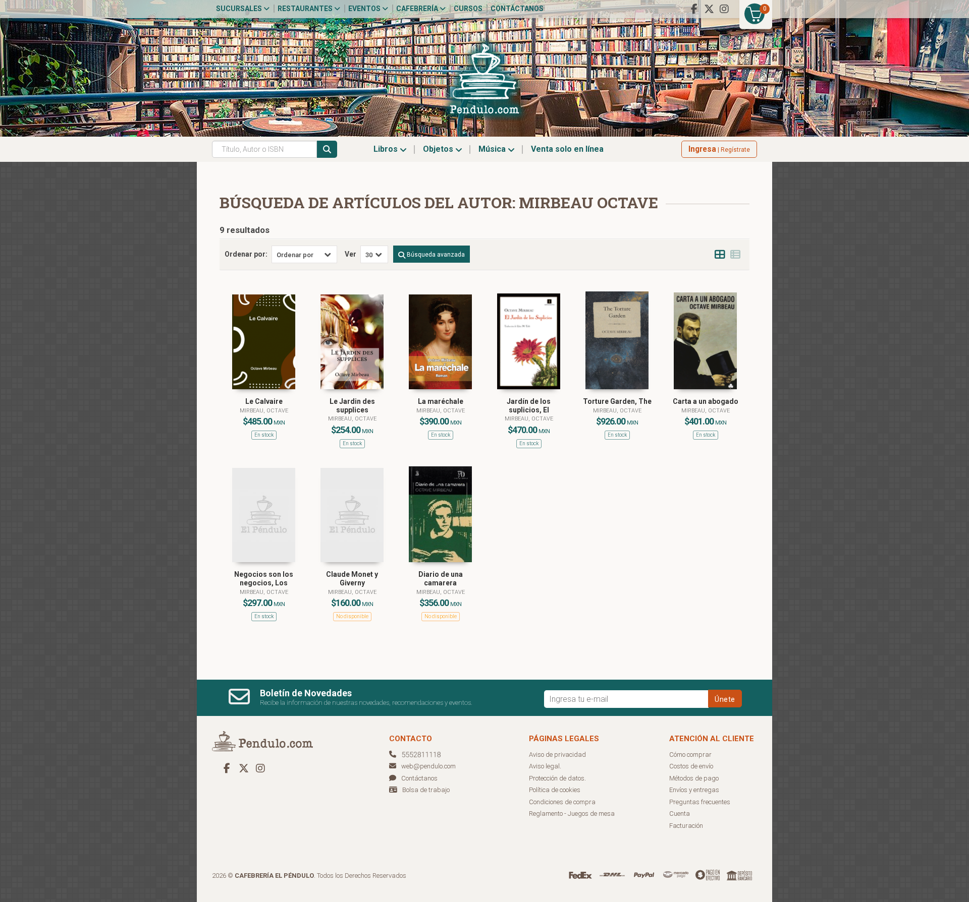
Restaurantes (306, 9)
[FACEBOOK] (694, 9)
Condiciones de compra (562, 802)
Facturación (686, 825)
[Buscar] (327, 149)
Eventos (365, 9)
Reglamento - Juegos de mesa (572, 813)
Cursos (468, 9)
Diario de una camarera (440, 578)
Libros (386, 149)
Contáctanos (517, 9)
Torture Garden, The (617, 401)
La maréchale (440, 401)
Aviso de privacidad (557, 754)
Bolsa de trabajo (426, 790)
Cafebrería (418, 9)
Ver (350, 254)
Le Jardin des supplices (352, 405)
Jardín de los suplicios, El (529, 405)
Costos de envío (691, 766)
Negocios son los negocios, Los (263, 578)
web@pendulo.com (428, 766)
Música (493, 149)
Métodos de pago (694, 778)
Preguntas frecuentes (699, 802)
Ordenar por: (246, 254)
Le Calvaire (264, 401)
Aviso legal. (545, 766)
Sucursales (239, 9)
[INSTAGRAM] (724, 9)
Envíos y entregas (694, 790)
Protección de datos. (557, 778)
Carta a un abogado (705, 401)
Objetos (439, 149)
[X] (709, 9)
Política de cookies (554, 790)
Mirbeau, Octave (264, 410)
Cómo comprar (690, 754)
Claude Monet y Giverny (352, 578)
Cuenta (679, 813)
